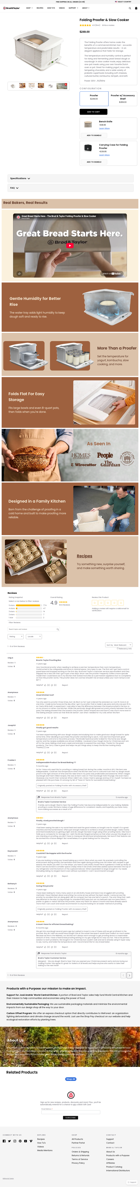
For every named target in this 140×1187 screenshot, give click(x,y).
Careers (110, 1159)
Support (72, 8)
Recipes (40, 8)
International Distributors (118, 1170)
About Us (110, 1151)
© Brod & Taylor (8, 1178)
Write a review (108, 25)
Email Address (47, 1109)
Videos (62, 8)
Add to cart (93, 112)
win (74, 1104)
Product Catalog (114, 1167)
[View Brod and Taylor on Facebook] (4, 1141)
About (85, 8)
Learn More (104, 128)
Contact (110, 1143)
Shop (28, 8)
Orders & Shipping (80, 1151)
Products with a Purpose (117, 1155)
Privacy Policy (78, 1163)
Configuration (91, 88)
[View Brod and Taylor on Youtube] (25, 1141)
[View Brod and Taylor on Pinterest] (20, 1141)
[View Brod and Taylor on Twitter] (9, 1141)
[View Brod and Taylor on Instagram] (14, 1141)
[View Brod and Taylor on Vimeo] (31, 1141)
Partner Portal (78, 1143)
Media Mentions (44, 1150)
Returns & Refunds (80, 1155)
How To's (51, 8)
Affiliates (110, 1163)
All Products (77, 1139)
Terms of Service (80, 1159)
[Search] (130, 8)
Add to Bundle (94, 135)
